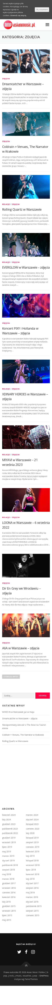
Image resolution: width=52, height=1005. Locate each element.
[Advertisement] (26, 776)
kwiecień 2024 (8, 815)
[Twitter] (19, 952)
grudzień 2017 (8, 883)
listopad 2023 (32, 824)
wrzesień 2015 (9, 910)
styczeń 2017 (32, 883)
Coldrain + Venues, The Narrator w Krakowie (23, 734)
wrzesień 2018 (33, 865)
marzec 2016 (32, 897)
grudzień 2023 (8, 824)
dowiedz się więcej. (18, 15)
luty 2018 (30, 879)
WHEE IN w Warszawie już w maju (18, 712)
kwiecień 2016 (8, 897)
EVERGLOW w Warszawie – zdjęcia (26, 267)
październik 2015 (34, 906)
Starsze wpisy (11, 676)
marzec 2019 (8, 856)
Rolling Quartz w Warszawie (21, 209)
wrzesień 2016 (9, 888)
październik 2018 (10, 865)
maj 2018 (6, 874)
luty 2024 (6, 819)
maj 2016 (30, 892)
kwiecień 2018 (32, 874)
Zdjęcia (6, 79)
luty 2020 (30, 833)
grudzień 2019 (8, 837)
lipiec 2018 (31, 869)
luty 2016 (6, 901)
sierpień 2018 (8, 869)
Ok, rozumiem (42, 9)
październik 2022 (10, 833)
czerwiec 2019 (32, 847)
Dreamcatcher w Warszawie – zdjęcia (19, 718)
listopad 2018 (32, 860)
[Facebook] (26, 952)
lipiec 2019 (7, 847)
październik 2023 (10, 828)
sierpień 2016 (32, 888)
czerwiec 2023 (32, 828)
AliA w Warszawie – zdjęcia (20, 648)
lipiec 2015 (7, 915)
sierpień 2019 (32, 842)
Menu (47, 24)
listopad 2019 (32, 837)
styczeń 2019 (8, 860)
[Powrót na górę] (26, 965)
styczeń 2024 (32, 819)
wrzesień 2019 (9, 842)
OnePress (44, 975)
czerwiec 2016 (8, 892)
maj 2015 (6, 920)
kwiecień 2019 (32, 851)
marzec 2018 (8, 879)
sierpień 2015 (32, 910)
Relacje (6, 204)
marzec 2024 (32, 815)
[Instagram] (33, 952)
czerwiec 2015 (32, 915)
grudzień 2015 (8, 906)
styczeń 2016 (32, 901)
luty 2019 (30, 856)
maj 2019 (6, 851)
